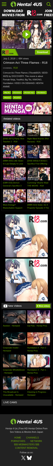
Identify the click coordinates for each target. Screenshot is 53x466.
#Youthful (17, 97)
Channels (32, 437)
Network (36, 441)
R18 (15, 68)
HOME (17, 437)
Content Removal (26, 448)
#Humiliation (41, 92)
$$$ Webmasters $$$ (26, 444)
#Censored (17, 92)
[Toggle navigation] (4, 4)
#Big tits (7, 92)
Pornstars (18, 441)
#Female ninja (29, 92)
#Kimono (7, 97)
